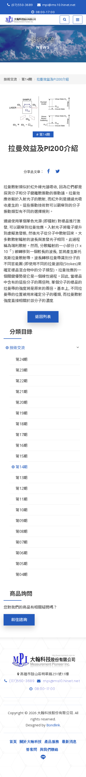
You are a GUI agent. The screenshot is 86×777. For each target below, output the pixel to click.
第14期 (21, 466)
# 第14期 (43, 134)
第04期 (21, 574)
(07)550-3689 (21, 5)
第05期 (21, 563)
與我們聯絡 (49, 749)
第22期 (21, 380)
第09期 (21, 520)
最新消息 (69, 741)
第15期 (21, 456)
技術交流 (17, 347)
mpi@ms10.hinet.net (58, 5)
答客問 (31, 749)
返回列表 (43, 316)
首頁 (13, 741)
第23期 (21, 370)
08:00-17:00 (45, 12)
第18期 (21, 423)
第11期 (21, 499)
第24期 (21, 359)
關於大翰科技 (31, 741)
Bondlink (53, 725)
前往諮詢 (19, 619)
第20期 (21, 402)
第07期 (21, 542)
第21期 (21, 391)
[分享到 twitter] (57, 171)
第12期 (21, 488)
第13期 (21, 477)
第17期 (21, 434)
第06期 (21, 553)
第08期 (21, 531)
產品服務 (51, 741)
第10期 (21, 510)
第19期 (21, 413)
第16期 (21, 445)
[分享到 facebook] (48, 171)
